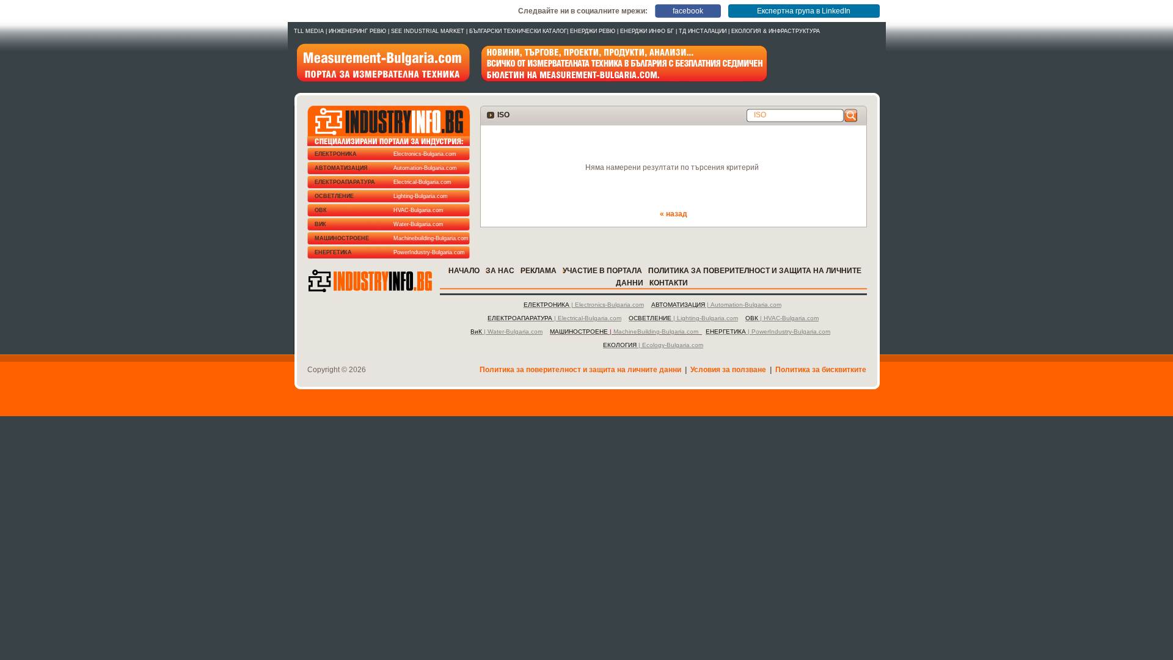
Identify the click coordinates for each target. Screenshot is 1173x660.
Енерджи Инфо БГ (647, 31)
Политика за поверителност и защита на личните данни (580, 369)
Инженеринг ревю (357, 31)
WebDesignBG (25, 398)
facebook (688, 11)
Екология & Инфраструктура (775, 31)
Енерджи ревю (592, 31)
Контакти (668, 283)
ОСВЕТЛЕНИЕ (381, 196)
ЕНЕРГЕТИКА (390, 252)
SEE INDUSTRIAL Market (427, 31)
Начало (464, 270)
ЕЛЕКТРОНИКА (385, 154)
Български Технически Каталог (518, 31)
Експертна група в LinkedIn (803, 11)
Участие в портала (602, 270)
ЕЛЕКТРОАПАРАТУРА (383, 182)
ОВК (379, 210)
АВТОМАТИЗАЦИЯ (386, 168)
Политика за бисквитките (820, 369)
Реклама (539, 270)
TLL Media (309, 31)
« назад (673, 214)
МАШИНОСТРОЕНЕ (392, 238)
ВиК (379, 224)
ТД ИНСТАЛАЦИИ (702, 31)
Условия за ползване (728, 369)
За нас (500, 270)
